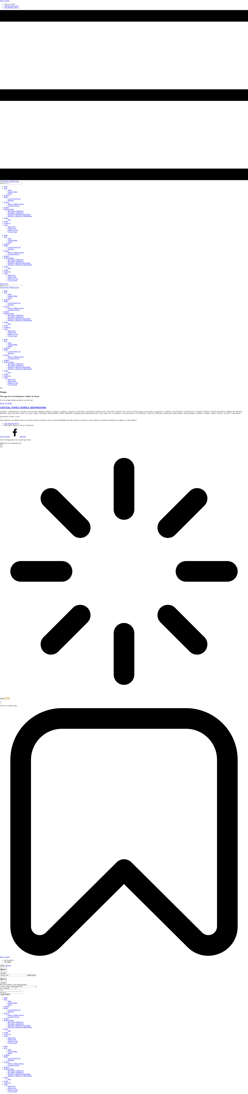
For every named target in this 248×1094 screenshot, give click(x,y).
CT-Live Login (12, 232)
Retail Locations (9, 209)
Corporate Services (13, 206)
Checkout (8, 965)
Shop (5, 188)
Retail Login (11, 227)
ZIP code (3, 992)
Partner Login (12, 228)
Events (6, 221)
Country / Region (5, 986)
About (6, 218)
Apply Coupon (32, 975)
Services (6, 202)
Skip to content (4, 1)
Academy (7, 195)
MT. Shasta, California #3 (16, 213)
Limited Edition (12, 192)
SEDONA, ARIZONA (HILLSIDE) (19, 214)
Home (6, 186)
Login (6, 225)
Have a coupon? (5, 957)
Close (2, 965)
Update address (5, 994)
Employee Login (13, 230)
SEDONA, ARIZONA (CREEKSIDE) (20, 216)
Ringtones (11, 200)
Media (6, 197)
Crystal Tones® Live (14, 199)
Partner (10, 193)
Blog (9, 220)
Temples (6, 207)
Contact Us (7, 223)
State (1, 988)
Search (2, 183)
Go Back (3, 973)
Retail (9, 190)
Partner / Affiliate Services (16, 204)
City (1, 990)
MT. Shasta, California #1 (16, 211)
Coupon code (4, 975)
